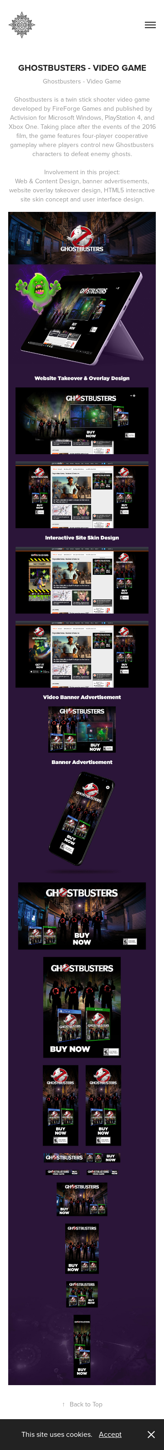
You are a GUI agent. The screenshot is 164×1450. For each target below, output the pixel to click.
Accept (110, 1434)
